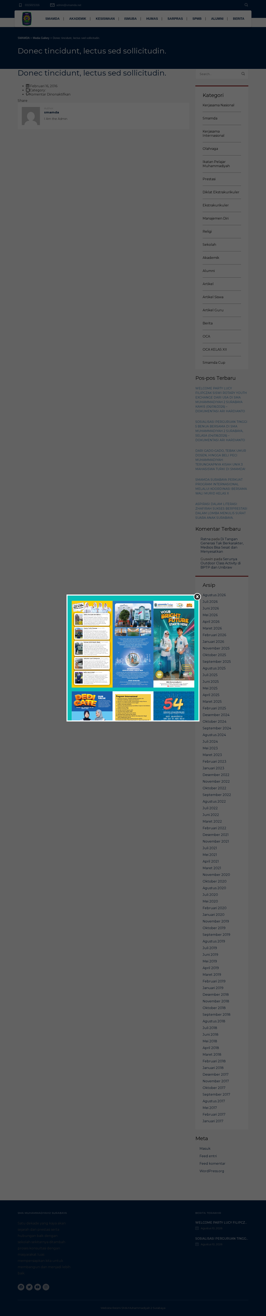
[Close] (197, 596)
